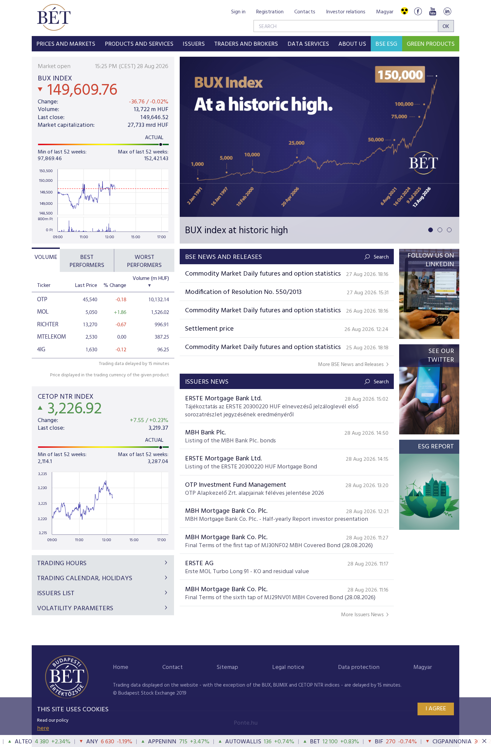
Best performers (86, 261)
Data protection (358, 667)
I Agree (436, 709)
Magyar (384, 12)
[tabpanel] (319, 150)
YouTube (432, 11)
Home (120, 667)
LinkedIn (447, 11)
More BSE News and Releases (351, 364)
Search (381, 257)
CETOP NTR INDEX (66, 396)
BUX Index (55, 78)
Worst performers (144, 261)
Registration (270, 12)
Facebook (418, 11)
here (43, 728)
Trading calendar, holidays (84, 578)
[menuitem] (66, 43)
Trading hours (62, 563)
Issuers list (55, 593)
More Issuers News (362, 615)
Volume (45, 257)
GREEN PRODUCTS (431, 44)
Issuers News (206, 382)
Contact (172, 667)
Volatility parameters (75, 608)
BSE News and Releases (223, 257)
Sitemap (227, 667)
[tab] (46, 260)
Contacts (304, 12)
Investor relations (345, 12)
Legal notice (288, 667)
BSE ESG (386, 44)
